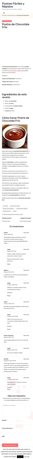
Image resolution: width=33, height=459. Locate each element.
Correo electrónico (7, 428)
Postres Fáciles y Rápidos (13, 5)
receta (14, 211)
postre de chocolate (15, 206)
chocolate (5, 206)
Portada (4, 15)
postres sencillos (6, 211)
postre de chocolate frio (8, 208)
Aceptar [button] (20, 456)
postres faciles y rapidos (21, 208)
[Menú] (4, 12)
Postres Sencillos (11, 15)
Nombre (4, 420)
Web (3, 436)
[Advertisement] (16, 48)
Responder (26, 232)
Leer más (26, 456)
